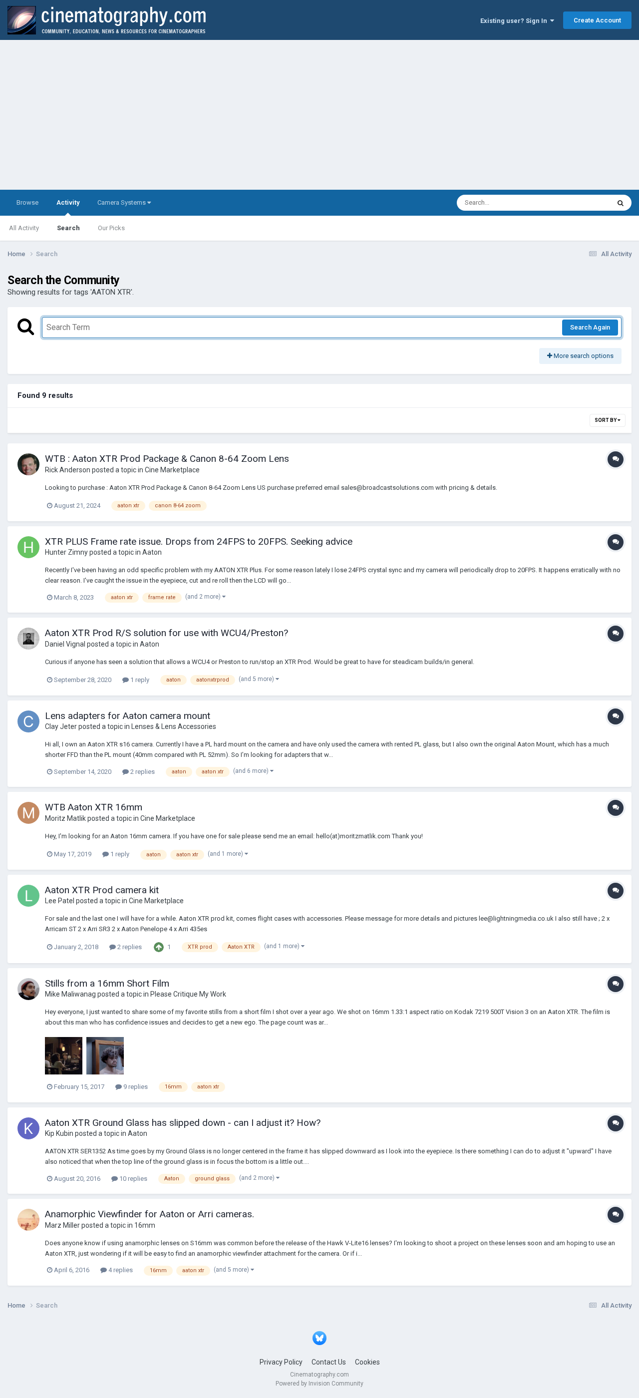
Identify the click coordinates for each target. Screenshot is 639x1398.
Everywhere (580, 202)
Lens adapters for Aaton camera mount (127, 715)
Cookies (367, 1362)
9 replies (135, 1086)
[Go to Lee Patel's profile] (28, 896)
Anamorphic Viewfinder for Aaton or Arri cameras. (149, 1214)
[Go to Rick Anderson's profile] (28, 464)
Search (68, 228)
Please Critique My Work (188, 994)
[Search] (621, 203)
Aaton (152, 552)
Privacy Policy (281, 1362)
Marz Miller (62, 1225)
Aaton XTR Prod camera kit (102, 890)
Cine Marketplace (172, 470)
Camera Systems (122, 202)
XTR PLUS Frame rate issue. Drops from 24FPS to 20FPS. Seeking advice (198, 541)
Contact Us (329, 1362)
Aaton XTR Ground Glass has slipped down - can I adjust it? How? (182, 1122)
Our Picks (111, 228)
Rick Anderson (67, 470)
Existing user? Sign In (515, 20)
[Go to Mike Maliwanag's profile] (28, 989)
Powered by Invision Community (319, 1383)
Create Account (597, 20)
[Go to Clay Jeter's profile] (28, 721)
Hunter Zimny (66, 552)
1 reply (139, 680)
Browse (27, 202)
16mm (144, 1225)
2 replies (142, 771)
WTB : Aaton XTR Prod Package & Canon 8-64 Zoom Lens (167, 458)
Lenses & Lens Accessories (173, 726)
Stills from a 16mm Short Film (107, 983)
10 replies (132, 1178)
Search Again (590, 327)
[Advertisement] (319, 115)
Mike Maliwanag (70, 994)
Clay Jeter (61, 726)
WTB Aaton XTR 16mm (93, 807)
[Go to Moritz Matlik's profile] (28, 813)
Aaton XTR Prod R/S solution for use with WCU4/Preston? (166, 633)
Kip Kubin (59, 1133)
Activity (67, 202)
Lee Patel (59, 901)
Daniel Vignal (65, 644)
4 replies (120, 1270)
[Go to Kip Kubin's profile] (28, 1128)
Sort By (606, 420)
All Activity (24, 228)
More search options (583, 355)
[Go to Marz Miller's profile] (28, 1220)
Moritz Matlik (65, 818)
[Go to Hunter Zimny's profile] (28, 547)
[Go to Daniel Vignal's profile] (28, 639)
